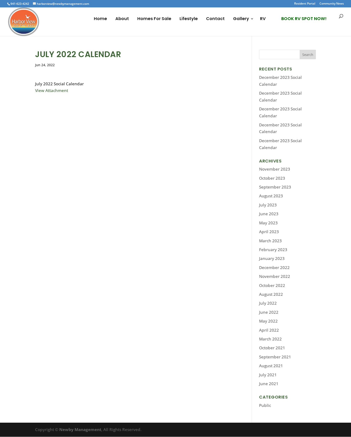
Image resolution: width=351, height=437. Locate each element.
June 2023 (268, 213)
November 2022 (274, 276)
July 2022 (268, 303)
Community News (331, 3)
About (122, 19)
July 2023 (268, 205)
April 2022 (269, 330)
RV (263, 19)
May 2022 (268, 321)
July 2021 (268, 375)
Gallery (241, 19)
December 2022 (274, 267)
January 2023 (272, 258)
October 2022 (272, 285)
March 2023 (270, 240)
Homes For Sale (154, 19)
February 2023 (273, 249)
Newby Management (80, 429)
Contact (215, 19)
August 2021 (271, 365)
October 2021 (272, 348)
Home (100, 19)
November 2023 (274, 169)
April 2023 (269, 231)
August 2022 (271, 294)
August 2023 (271, 196)
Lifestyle (189, 19)
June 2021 (268, 383)
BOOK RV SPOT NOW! (304, 19)
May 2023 (268, 223)
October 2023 (272, 178)
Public (265, 405)
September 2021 (275, 357)
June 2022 (268, 312)
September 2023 (275, 187)
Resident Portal (304, 3)
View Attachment (51, 90)
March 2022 (270, 339)
